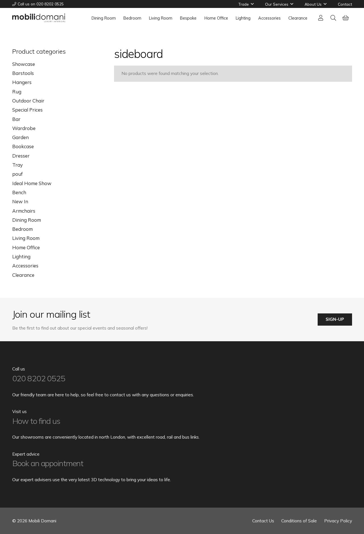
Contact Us (263, 520)
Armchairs (23, 211)
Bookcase (23, 146)
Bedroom (22, 229)
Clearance (23, 275)
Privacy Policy (338, 520)
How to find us (36, 421)
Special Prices (27, 110)
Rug (16, 92)
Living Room (26, 238)
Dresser (21, 156)
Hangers (22, 82)
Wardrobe (24, 128)
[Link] (320, 17)
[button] (252, 4)
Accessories (25, 266)
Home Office (26, 247)
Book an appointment (48, 463)
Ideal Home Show (31, 183)
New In (20, 201)
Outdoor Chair (28, 101)
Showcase (23, 64)
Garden (20, 137)
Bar (16, 119)
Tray (17, 165)
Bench (19, 192)
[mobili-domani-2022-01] (38, 18)
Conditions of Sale (299, 520)
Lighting (21, 256)
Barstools (23, 73)
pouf (17, 174)
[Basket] (346, 18)
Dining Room (26, 220)
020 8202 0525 (38, 378)
